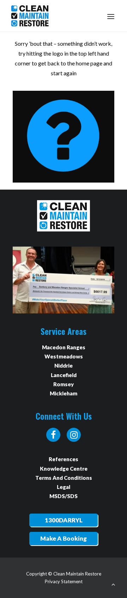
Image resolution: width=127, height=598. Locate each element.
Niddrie (63, 365)
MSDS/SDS (63, 496)
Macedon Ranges (63, 347)
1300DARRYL (64, 520)
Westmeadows (63, 356)
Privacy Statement (64, 581)
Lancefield (64, 375)
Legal (63, 487)
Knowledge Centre (63, 468)
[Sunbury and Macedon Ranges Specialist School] (63, 280)
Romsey (63, 384)
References (63, 459)
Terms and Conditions (63, 478)
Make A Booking (63, 538)
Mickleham (63, 393)
